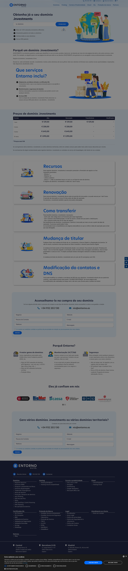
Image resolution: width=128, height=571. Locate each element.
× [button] (126, 556)
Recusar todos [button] (113, 562)
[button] (42, 569)
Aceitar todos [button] (93, 562)
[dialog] (64, 562)
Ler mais (25, 563)
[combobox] (124, 556)
